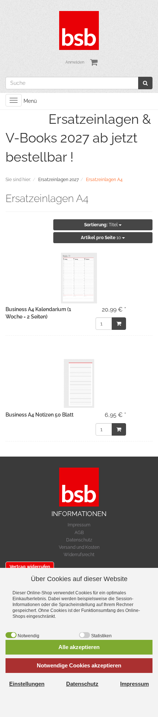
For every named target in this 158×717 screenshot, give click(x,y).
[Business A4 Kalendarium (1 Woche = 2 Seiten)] (79, 278)
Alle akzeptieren (79, 647)
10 (101, 237)
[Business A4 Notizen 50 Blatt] (79, 383)
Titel (101, 224)
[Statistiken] (84, 635)
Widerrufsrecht (79, 554)
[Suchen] (145, 83)
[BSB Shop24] (79, 30)
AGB (79, 532)
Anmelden (74, 62)
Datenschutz (79, 540)
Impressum (79, 524)
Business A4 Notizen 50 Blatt (39, 415)
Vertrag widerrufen (30, 566)
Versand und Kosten (79, 547)
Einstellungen (26, 684)
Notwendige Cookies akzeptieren (79, 665)
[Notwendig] (11, 635)
